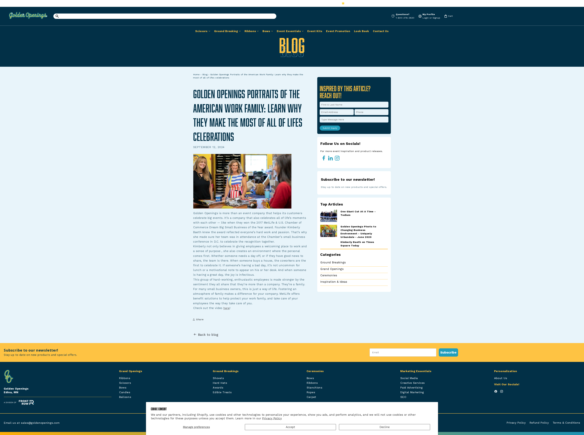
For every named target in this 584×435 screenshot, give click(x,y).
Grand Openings (332, 269)
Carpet (311, 397)
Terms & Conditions (566, 422)
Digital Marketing (412, 392)
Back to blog (208, 335)
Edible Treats (222, 392)
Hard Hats (220, 382)
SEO (403, 397)
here (226, 308)
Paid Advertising (411, 387)
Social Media (409, 378)
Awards (218, 387)
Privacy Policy (272, 418)
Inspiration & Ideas (333, 281)
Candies (124, 392)
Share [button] (199, 319)
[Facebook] (495, 392)
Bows (123, 387)
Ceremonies (328, 275)
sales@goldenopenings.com (40, 422)
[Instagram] (501, 392)
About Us (500, 378)
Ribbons (124, 378)
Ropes (311, 392)
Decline (385, 427)
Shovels (218, 378)
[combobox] (164, 16)
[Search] (57, 16)
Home (196, 74)
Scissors (125, 382)
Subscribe (448, 352)
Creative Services (412, 382)
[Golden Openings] (26, 20)
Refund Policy (539, 422)
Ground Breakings (333, 262)
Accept (290, 427)
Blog (205, 74)
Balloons (125, 397)
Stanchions (314, 387)
